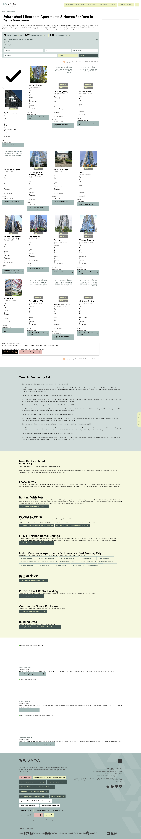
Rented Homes (91, 4)
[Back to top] (120, 761)
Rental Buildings (103, 4)
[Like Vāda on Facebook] (112, 786)
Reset (61, 55)
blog (120, 781)
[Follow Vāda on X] (120, 786)
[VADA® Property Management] (9, 4)
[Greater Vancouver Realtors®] (112, 833)
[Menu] (137, 4)
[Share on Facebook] (139, 421)
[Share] (139, 418)
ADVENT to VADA (117, 780)
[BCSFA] (28, 833)
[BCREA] (90, 833)
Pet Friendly (78, 50)
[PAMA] (48, 833)
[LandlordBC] (68, 833)
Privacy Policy (106, 820)
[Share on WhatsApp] (139, 414)
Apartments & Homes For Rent (73, 4)
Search (82, 55)
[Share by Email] (139, 425)
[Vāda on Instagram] (107, 786)
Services (113, 4)
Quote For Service (125, 4)
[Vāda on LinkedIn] (116, 786)
